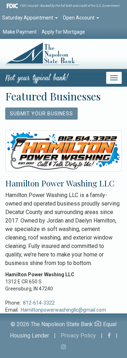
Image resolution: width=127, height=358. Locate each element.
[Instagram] (63, 346)
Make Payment (20, 32)
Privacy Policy (78, 335)
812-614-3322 (39, 303)
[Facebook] (109, 335)
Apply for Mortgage (63, 32)
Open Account (79, 18)
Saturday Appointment (28, 18)
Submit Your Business (41, 113)
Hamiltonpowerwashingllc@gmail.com (63, 310)
